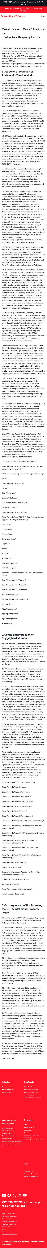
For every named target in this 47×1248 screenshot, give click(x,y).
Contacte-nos (6, 1232)
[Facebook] (9, 1195)
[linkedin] (4, 1195)
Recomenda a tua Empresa (32, 1098)
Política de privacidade (9, 1216)
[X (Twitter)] (14, 1195)
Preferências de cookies (9, 1234)
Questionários (6, 1092)
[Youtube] (25, 1195)
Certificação (29, 1082)
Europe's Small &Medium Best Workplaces (10, 1135)
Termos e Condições (8, 1213)
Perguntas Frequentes (31, 1176)
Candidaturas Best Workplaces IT (12, 1145)
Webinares (27, 1130)
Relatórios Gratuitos (30, 1127)
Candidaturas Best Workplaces (12, 1141)
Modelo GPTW (28, 1171)
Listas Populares (7, 1138)
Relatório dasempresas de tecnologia (31, 1134)
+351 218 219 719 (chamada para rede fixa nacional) (23, 1204)
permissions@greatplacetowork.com (17, 64)
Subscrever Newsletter (31, 1174)
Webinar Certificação (31, 1092)
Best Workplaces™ (7, 1128)
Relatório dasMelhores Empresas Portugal (33, 1139)
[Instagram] (19, 1195)
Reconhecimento (7, 1087)
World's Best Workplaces (9, 1131)
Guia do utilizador (7, 1219)
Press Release (6, 1227)
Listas (4, 1229)
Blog (25, 1124)
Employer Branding (8, 1089)
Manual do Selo (29, 1095)
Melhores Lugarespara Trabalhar (9, 1121)
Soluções (5, 1082)
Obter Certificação (30, 1087)
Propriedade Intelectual (9, 1221)
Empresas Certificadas (31, 1089)
